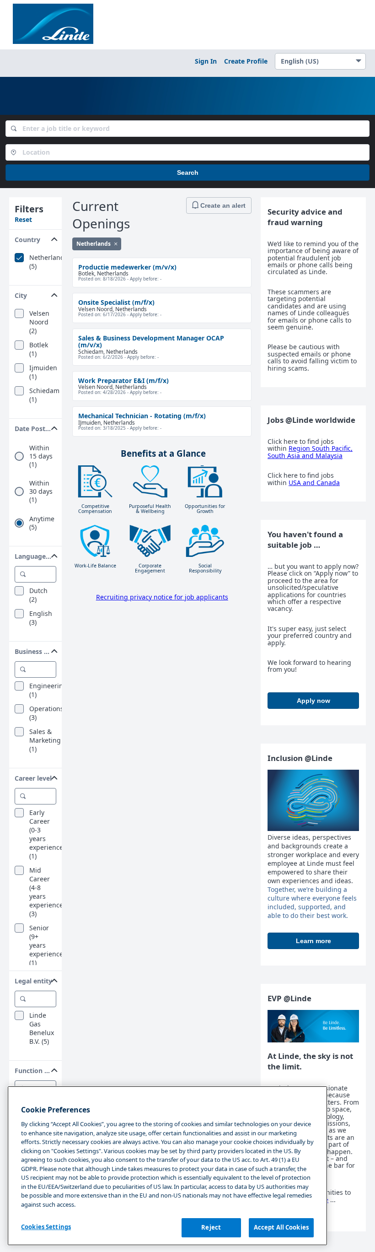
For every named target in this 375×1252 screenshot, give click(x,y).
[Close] (116, 243)
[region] (167, 1166)
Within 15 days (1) (41, 456)
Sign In (206, 61)
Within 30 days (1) (41, 491)
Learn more (313, 940)
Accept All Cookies (281, 1227)
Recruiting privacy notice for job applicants (162, 597)
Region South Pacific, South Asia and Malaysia (310, 451)
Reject (211, 1227)
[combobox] (187, 128)
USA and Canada (314, 482)
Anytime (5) (41, 523)
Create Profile (246, 61)
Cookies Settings (46, 1227)
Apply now (313, 700)
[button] (35, 238)
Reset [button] (23, 219)
